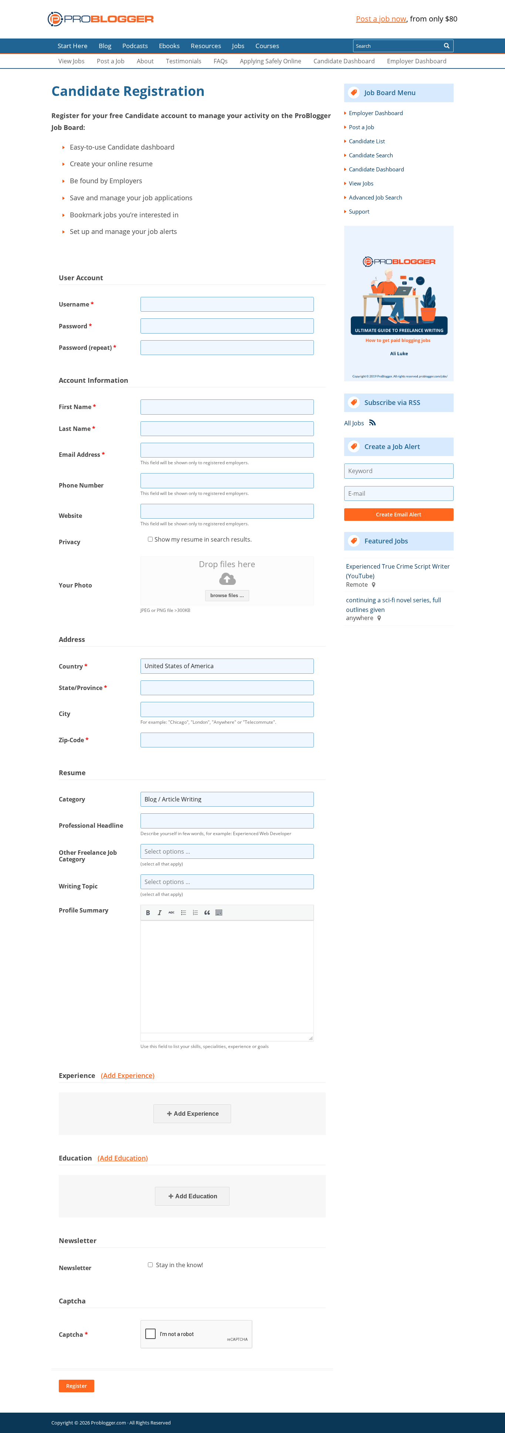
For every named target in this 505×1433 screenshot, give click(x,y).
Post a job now (381, 19)
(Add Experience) (128, 1075)
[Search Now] (446, 46)
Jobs (238, 45)
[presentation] (148, 912)
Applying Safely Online (270, 61)
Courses (267, 45)
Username (76, 304)
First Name (77, 407)
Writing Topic (78, 886)
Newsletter (75, 1268)
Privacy (69, 542)
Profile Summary (83, 910)
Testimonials (183, 61)
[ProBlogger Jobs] (100, 19)
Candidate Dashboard (344, 61)
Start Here (73, 45)
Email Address (82, 455)
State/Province (83, 688)
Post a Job (111, 61)
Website (70, 516)
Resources (206, 45)
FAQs (221, 61)
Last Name (77, 429)
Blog (17, 33)
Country (73, 666)
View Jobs (71, 61)
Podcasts (135, 45)
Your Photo (75, 585)
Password (75, 326)
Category (72, 799)
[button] (148, 912)
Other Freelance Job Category (88, 855)
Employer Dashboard (417, 61)
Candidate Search (371, 155)
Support (359, 211)
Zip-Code (74, 740)
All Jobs (354, 423)
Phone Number (81, 485)
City (64, 714)
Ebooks (169, 45)
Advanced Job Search (375, 197)
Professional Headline (91, 825)
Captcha (73, 1334)
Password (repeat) (87, 348)
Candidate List (367, 141)
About (145, 61)
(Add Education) (123, 1158)
